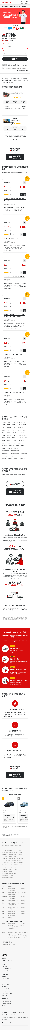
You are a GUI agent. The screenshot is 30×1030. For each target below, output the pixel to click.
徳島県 (22, 911)
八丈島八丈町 (5, 456)
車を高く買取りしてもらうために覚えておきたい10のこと (13, 847)
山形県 (9, 890)
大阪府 (9, 903)
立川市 (3, 435)
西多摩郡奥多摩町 (15, 453)
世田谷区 (9, 427)
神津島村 (10, 458)
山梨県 (9, 896)
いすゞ (20, 927)
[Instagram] (10, 1023)
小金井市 (19, 437)
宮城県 (22, 888)
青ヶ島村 (22, 456)
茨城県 (3, 474)
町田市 (13, 437)
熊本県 (22, 913)
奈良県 (9, 905)
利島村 (11, 456)
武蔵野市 (9, 435)
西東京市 (16, 448)
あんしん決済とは (21, 70)
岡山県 (9, 907)
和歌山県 (14, 905)
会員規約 (18, 1017)
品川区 (18, 425)
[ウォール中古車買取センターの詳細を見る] (15, 103)
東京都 (23, 474)
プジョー (10, 937)
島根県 (22, 907)
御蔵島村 (4, 458)
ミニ (20, 936)
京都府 (18, 903)
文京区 (24, 422)
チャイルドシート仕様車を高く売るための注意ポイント (12, 858)
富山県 (22, 896)
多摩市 (17, 445)
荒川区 (12, 430)
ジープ (16, 936)
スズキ (21, 925)
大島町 (15, 458)
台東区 (3, 425)
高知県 (18, 911)
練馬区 (23, 430)
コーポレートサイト (5, 1012)
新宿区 (18, 422)
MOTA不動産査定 (5, 1001)
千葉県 (19, 474)
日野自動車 (10, 928)
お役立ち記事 (5, 995)
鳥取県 (18, 907)
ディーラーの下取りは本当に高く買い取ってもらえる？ (12, 852)
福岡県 (9, 913)
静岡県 (13, 900)
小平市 (25, 437)
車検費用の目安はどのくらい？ (7, 875)
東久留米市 (4, 445)
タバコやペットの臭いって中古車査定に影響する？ (11, 860)
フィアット (23, 937)
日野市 (3, 440)
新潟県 (18, 896)
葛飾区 (8, 432)
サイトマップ (4, 1019)
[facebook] (2, 1023)
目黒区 (24, 425)
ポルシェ (19, 934)
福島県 (13, 890)
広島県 (13, 907)
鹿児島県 (18, 915)
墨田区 (8, 425)
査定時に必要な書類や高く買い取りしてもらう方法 (11, 845)
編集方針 (25, 1017)
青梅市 (19, 435)
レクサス (14, 923)
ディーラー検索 (5, 978)
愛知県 (9, 900)
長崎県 (18, 913)
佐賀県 (13, 913)
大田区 (3, 427)
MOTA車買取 (10, 834)
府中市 (25, 435)
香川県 (13, 911)
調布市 (8, 437)
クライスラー (11, 936)
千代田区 (4, 422)
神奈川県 (4, 477)
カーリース (4, 981)
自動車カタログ (5, 986)
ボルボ (24, 936)
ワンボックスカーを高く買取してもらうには (10, 867)
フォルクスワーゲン (22, 932)
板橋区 (17, 430)
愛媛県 (9, 911)
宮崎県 (13, 915)
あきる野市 (9, 448)
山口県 (9, 909)
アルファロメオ (16, 937)
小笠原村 (21, 458)
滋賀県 (22, 903)
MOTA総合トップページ (7, 960)
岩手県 (13, 888)
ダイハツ (10, 927)
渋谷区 (14, 427)
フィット (5, 812)
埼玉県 (15, 474)
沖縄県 (9, 917)
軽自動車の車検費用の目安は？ (7, 877)
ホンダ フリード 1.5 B (11, 238)
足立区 (3, 432)
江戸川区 (14, 432)
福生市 (3, 443)
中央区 (9, 422)
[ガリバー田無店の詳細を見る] (15, 129)
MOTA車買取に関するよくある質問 (8, 944)
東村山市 (9, 440)
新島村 (16, 456)
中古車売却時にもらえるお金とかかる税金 (10, 869)
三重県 (22, 900)
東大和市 (14, 443)
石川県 (9, 898)
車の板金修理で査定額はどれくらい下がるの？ (10, 866)
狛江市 (8, 443)
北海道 (9, 886)
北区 (8, 430)
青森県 (9, 888)
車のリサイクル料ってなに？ (7, 871)
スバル (13, 925)
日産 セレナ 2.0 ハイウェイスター (14, 393)
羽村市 (3, 448)
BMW (9, 934)
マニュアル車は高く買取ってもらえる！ (9, 856)
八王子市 (20, 432)
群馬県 (11, 474)
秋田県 (18, 888)
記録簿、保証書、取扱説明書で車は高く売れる (10, 848)
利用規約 (3, 1014)
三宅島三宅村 (24, 453)
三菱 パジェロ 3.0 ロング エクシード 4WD (15, 199)
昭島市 (3, 437)
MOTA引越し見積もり (6, 1003)
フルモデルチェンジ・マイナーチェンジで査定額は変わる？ (13, 862)
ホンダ (22, 923)
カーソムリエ (5, 1005)
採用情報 (14, 1012)
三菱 (17, 925)
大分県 (9, 915)
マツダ (9, 925)
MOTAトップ (4, 834)
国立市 (20, 440)
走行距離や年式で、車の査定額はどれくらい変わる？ (12, 854)
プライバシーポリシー (20, 1014)
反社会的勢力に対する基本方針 (8, 1017)
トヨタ (9, 923)
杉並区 (25, 427)
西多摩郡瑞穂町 (5, 450)
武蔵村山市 (11, 445)
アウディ (13, 934)
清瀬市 (19, 443)
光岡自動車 (15, 927)
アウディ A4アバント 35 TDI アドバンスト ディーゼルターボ (14, 315)
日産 (18, 923)
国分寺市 (15, 440)
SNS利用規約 (10, 1014)
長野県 (13, 896)
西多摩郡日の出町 (15, 450)
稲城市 (22, 445)
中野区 (19, 427)
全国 (14, 834)
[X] (6, 1023)
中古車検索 (4, 976)
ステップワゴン (23, 812)
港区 (14, 422)
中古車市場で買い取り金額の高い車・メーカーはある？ (12, 850)
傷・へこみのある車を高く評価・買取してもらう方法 (12, 864)
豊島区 (3, 430)
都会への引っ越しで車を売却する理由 (9, 873)
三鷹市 (14, 435)
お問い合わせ (21, 1012)
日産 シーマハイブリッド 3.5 (13, 354)
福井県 (13, 898)
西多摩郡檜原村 (5, 453)
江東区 (13, 425)
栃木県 (7, 474)
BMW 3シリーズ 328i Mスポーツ (14, 277)
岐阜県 (18, 900)
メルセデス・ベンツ (12, 932)
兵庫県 (13, 903)
